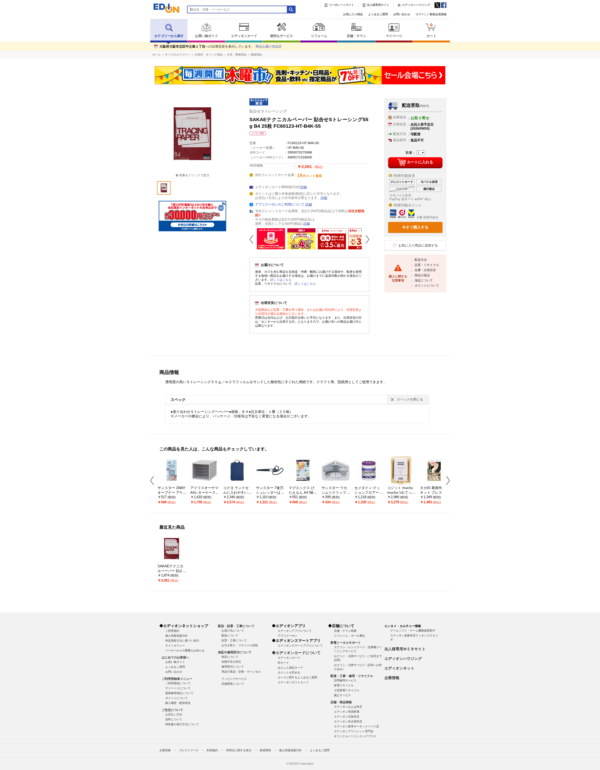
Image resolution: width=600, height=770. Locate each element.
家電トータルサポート (345, 642)
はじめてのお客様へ (175, 657)
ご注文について (172, 710)
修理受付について (232, 666)
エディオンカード (244, 36)
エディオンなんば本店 (348, 706)
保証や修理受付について (234, 652)
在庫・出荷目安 (425, 270)
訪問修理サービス (345, 680)
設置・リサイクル (427, 265)
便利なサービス (281, 36)
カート (431, 30)
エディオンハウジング (416, 5)
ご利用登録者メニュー (177, 678)
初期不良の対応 (231, 661)
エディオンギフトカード (293, 682)
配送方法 (421, 260)
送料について (173, 719)
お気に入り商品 (353, 14)
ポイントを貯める (289, 672)
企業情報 (391, 678)
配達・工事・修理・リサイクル (351, 676)
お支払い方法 (173, 714)
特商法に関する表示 (238, 750)
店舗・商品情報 (341, 702)
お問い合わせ (401, 14)
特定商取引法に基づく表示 (182, 640)
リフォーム (319, 36)
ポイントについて (427, 285)
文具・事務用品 (237, 54)
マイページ (394, 36)
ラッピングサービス (234, 678)
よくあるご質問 (378, 14)
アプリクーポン (287, 635)
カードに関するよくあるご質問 (297, 677)
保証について (424, 280)
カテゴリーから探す (169, 36)
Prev (253, 239)
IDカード (283, 662)
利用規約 (212, 750)
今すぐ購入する (415, 227)
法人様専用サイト (378, 5)
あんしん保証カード (290, 667)
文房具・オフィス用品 (209, 54)
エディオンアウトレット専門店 (353, 731)
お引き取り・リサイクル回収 (239, 645)
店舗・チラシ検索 (345, 630)
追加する (72, 40)
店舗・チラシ (356, 36)
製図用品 (256, 54)
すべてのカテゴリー (177, 54)
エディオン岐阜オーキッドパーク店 (356, 726)
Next (365, 239)
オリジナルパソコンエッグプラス (355, 736)
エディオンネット (399, 668)
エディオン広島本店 (346, 716)
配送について (229, 635)
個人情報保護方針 (176, 635)
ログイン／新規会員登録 (431, 14)
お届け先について (232, 630)
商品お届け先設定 (268, 46)
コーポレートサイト (341, 5)
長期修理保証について (179, 693)
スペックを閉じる (410, 399)
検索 (12, 41)
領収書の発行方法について (182, 724)
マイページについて (178, 688)
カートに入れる (420, 162)
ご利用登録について (178, 683)
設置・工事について (234, 640)
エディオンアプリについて (294, 630)
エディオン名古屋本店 (348, 721)
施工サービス (342, 695)
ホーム (156, 54)
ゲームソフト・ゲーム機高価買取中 (412, 630)
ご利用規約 (172, 630)
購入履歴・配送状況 (178, 703)
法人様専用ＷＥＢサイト (405, 649)
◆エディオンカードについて (296, 653)
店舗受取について (232, 683)
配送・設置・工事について (236, 626)
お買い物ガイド (206, 36)
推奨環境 (265, 750)
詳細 (303, 187)
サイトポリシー (175, 645)
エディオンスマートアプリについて (300, 645)
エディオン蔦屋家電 (346, 711)
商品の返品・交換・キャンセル (241, 671)
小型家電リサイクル (346, 690)
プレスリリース (189, 750)
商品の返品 (422, 275)
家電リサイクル (344, 685)
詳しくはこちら (281, 279)
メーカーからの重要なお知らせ (185, 650)
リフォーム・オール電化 (349, 635)
